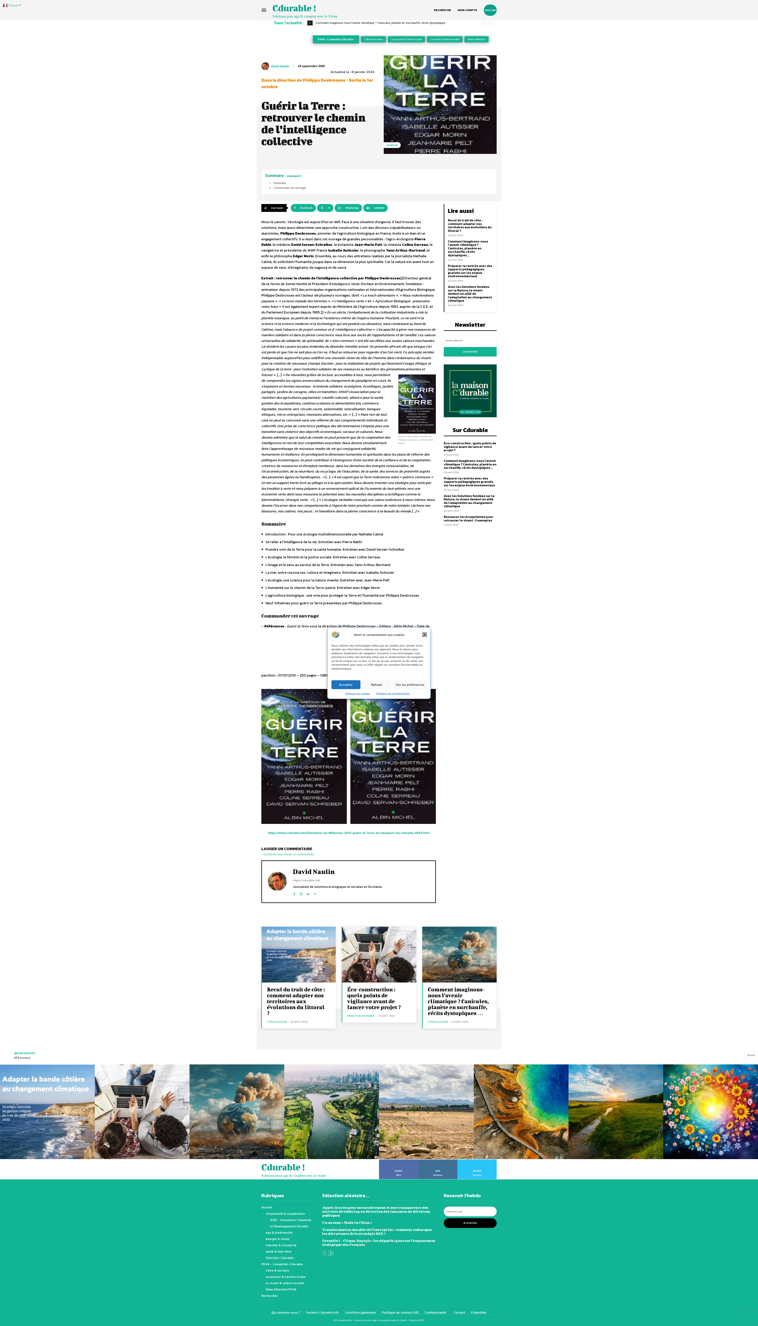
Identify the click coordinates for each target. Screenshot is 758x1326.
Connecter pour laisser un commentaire (288, 854)
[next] (490, 23)
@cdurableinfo (24, 1053)
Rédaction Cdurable (360, 1016)
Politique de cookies (357, 693)
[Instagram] (301, 893)
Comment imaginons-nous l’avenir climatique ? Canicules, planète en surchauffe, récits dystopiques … (468, 248)
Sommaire (279, 183)
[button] (425, 635)
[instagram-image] (47, 1111)
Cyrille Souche (277, 1022)
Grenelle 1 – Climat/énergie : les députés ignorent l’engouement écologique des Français (378, 1243)
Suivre (751, 1055)
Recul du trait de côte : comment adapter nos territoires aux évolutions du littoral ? (470, 225)
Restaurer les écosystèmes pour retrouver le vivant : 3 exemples (468, 518)
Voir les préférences (409, 684)
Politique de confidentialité (393, 693)
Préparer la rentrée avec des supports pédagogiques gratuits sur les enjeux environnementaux (380, 23)
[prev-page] (324, 1253)
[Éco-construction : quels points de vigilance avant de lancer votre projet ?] (379, 955)
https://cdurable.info (306, 880)
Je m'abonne (470, 352)
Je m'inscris (470, 1223)
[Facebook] (294, 893)
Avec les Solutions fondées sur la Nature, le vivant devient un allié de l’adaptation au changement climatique (470, 293)
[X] (314, 893)
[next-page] (330, 1253)
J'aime (398, 1160)
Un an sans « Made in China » (347, 1222)
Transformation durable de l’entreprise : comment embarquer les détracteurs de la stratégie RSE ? (377, 1232)
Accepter (346, 684)
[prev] (484, 23)
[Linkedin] (308, 893)
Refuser (376, 684)
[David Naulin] (265, 66)
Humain (392, 145)
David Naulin (280, 66)
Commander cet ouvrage (290, 187)
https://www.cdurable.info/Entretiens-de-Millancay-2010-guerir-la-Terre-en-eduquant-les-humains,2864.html (349, 833)
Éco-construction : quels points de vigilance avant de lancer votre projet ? (470, 446)
